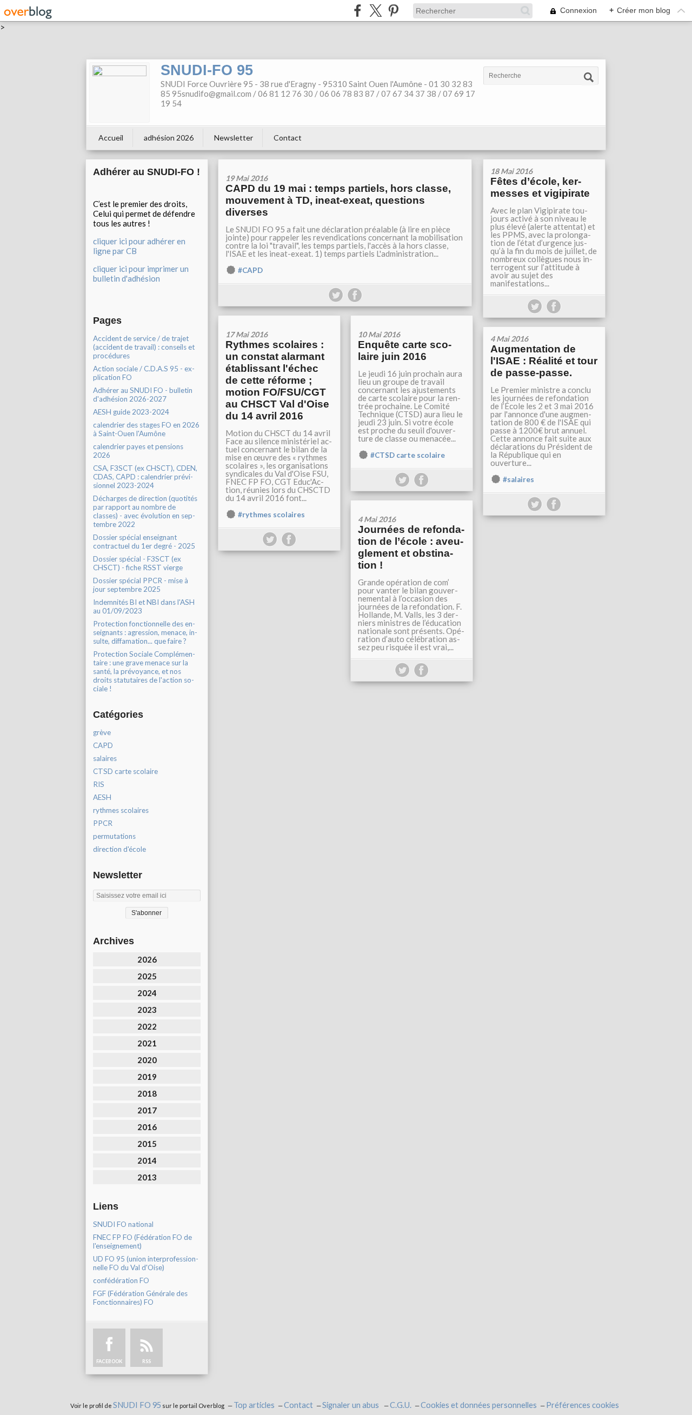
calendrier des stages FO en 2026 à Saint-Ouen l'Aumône (146, 429)
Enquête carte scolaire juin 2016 (404, 350)
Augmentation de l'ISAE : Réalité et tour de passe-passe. (543, 360)
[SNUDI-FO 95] (119, 92)
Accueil (110, 137)
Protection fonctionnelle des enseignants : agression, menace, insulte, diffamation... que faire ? (145, 632)
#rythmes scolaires (271, 514)
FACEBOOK (109, 1361)
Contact (288, 137)
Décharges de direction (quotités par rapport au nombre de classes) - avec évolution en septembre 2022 (145, 511)
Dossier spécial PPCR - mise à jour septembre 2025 (140, 584)
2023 (147, 1009)
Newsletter (233, 137)
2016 (147, 1127)
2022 (147, 1026)
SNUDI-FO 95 (207, 70)
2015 (147, 1144)
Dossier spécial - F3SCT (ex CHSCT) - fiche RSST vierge (138, 563)
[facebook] (357, 10)
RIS (98, 784)
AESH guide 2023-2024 (131, 412)
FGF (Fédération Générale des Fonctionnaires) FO (140, 1297)
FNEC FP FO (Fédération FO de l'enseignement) (142, 1241)
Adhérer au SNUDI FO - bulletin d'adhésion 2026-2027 (142, 394)
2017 (147, 1110)
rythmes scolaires (121, 810)
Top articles (254, 1405)
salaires (105, 758)
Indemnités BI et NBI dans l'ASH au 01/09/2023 (144, 606)
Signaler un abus (351, 1405)
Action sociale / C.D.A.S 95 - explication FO (144, 373)
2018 (147, 1093)
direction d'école (119, 849)
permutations (114, 836)
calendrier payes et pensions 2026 (138, 450)
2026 (147, 959)
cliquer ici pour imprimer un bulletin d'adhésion (141, 273)
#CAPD (250, 270)
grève (102, 732)
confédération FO (121, 1280)
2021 (147, 1043)
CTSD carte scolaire (125, 771)
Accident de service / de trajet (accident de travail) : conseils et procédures (144, 347)
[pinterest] (393, 10)
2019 (147, 1077)
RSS (146, 1361)
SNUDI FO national (123, 1224)
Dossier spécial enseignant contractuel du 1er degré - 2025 (144, 541)
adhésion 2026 (169, 137)
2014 (147, 1160)
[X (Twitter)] (375, 10)
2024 (147, 993)
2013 (147, 1177)
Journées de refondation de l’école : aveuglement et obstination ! (411, 547)
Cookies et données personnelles (479, 1405)
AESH (102, 797)
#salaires (518, 479)
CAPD (103, 745)
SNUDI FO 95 (137, 1405)
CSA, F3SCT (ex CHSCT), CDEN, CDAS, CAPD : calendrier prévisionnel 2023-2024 (145, 477)
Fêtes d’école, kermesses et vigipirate (540, 187)
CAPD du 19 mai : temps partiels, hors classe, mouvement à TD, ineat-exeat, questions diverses (338, 200)
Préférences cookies (582, 1405)
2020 (147, 1060)
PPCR (102, 823)
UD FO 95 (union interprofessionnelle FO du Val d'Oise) (145, 1263)
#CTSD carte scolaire (407, 455)
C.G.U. (400, 1405)
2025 (147, 976)
